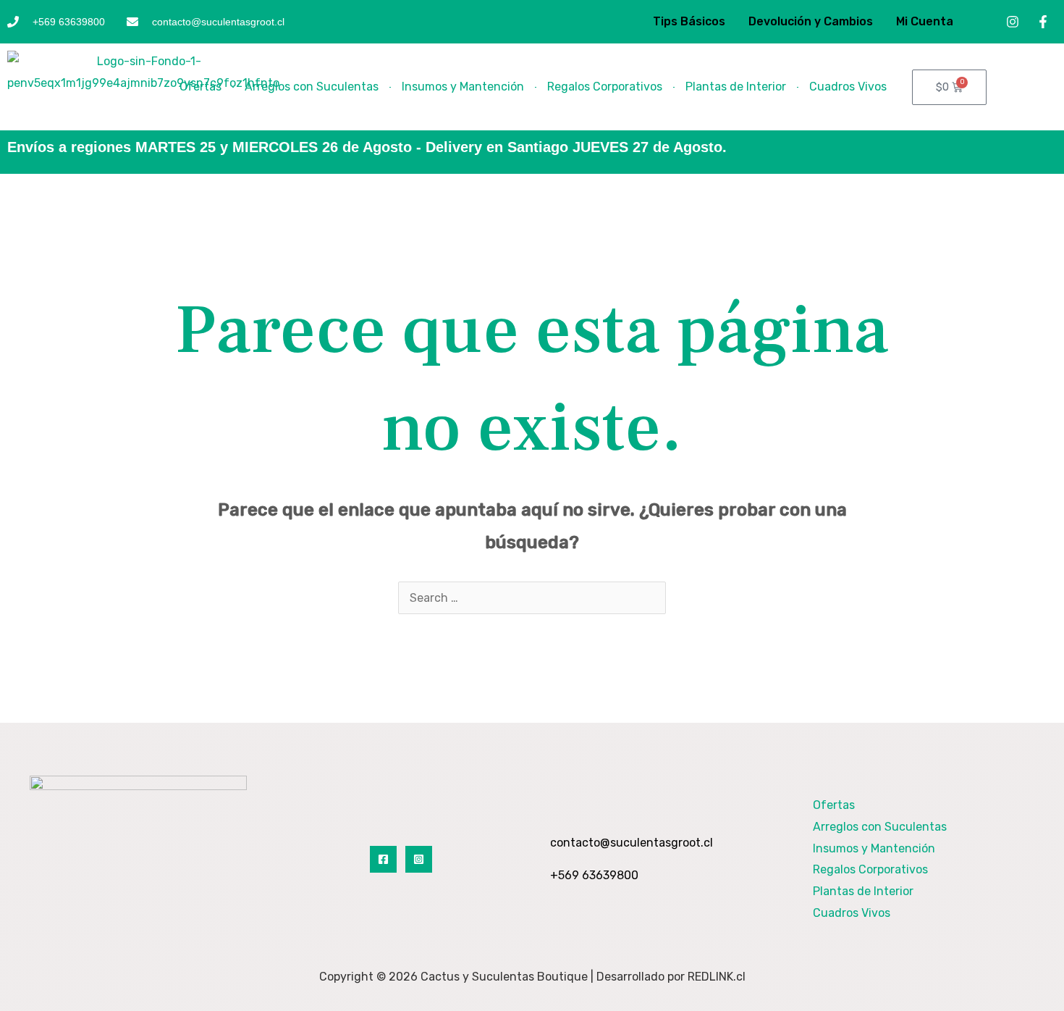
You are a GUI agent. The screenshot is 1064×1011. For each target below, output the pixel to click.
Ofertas (200, 86)
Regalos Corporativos (604, 86)
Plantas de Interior (735, 86)
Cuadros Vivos (848, 86)
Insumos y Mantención (463, 86)
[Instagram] (418, 859)
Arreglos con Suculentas (312, 86)
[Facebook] (383, 859)
